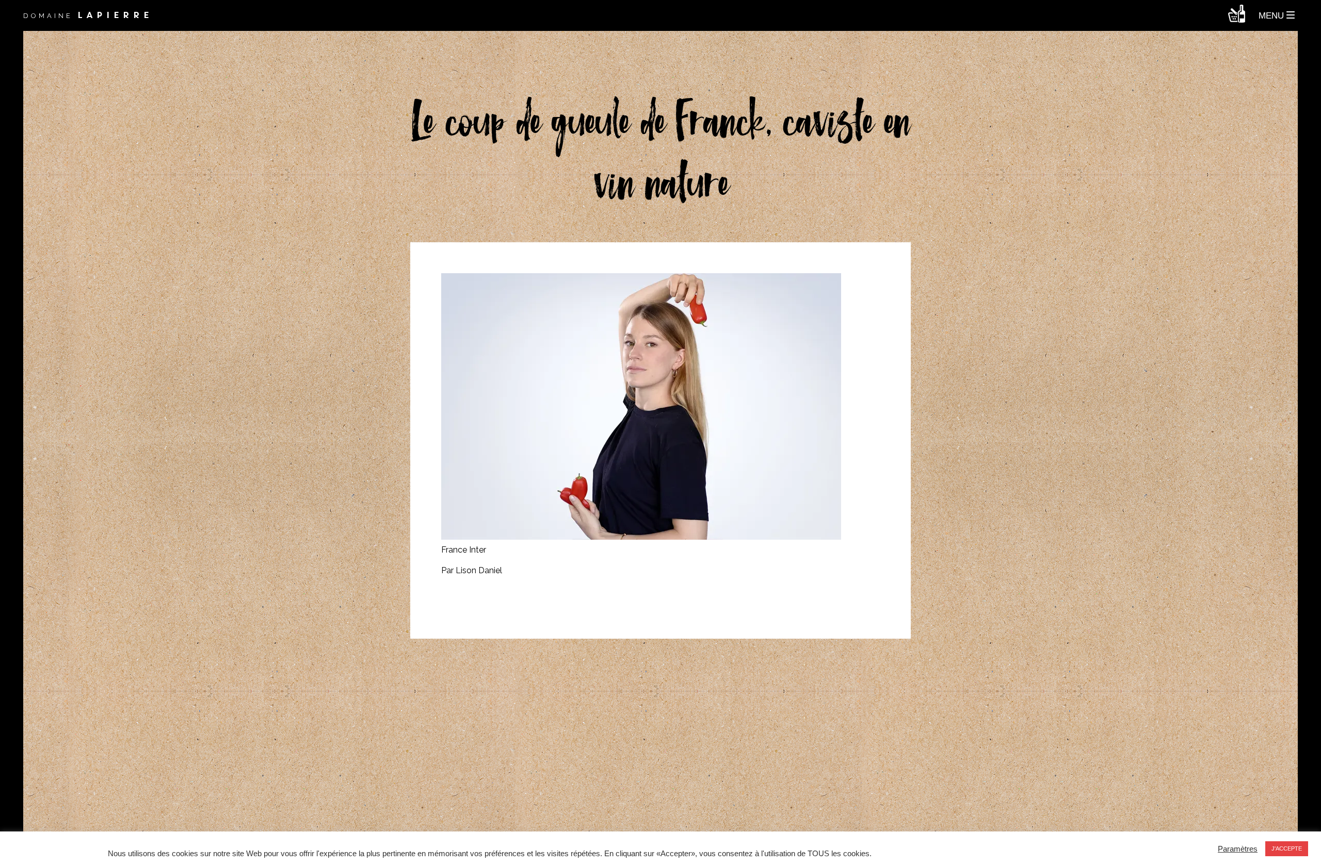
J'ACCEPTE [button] (1286, 848)
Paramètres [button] (1238, 849)
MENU (1272, 16)
